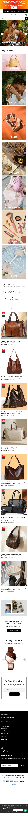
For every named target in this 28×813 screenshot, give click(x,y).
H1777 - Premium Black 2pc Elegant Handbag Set (13, 518)
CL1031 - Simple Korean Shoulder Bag (11, 554)
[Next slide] (26, 34)
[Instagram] (4, 751)
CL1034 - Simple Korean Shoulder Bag (11, 376)
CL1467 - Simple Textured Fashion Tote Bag (13, 482)
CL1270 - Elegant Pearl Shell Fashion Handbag (13, 588)
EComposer (17, 790)
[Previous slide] (2, 34)
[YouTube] (7, 751)
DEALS (19, 11)
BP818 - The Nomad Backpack (9, 447)
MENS (13, 11)
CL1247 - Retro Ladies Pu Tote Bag (10, 341)
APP (25, 11)
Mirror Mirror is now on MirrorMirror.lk (14, 778)
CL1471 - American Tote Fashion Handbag (12, 411)
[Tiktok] (10, 751)
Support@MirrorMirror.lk (8, 717)
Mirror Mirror (14, 15)
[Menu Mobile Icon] (1, 15)
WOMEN (6, 11)
